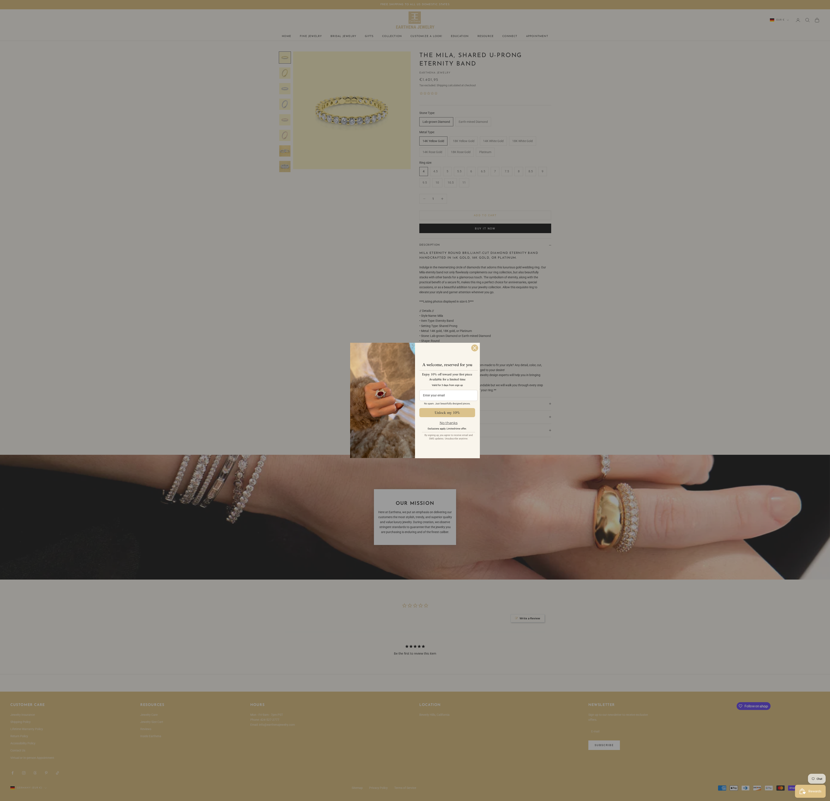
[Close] (474, 348)
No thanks (449, 423)
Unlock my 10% (447, 412)
